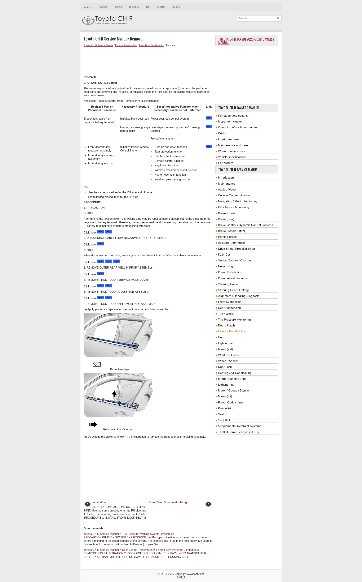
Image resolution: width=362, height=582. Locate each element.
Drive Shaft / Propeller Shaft (236, 248)
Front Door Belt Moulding (151, 45)
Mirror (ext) (225, 349)
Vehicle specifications (232, 157)
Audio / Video (227, 189)
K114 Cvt (224, 254)
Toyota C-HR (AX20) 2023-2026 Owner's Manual (246, 41)
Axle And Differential (231, 242)
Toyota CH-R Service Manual (98, 45)
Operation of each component (238, 127)
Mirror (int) (225, 396)
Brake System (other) (232, 230)
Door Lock (225, 366)
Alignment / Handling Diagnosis (238, 296)
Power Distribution (230, 272)
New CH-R (134, 7)
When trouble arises (231, 151)
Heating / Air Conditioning (235, 373)
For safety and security (233, 115)
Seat (221, 414)
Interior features (228, 139)
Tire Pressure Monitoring (234, 319)
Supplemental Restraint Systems (239, 426)
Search (176, 7)
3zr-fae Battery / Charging (235, 260)
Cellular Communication (234, 195)
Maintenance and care (233, 145)
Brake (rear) (226, 219)
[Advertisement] (148, 61)
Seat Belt (224, 420)
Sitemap (160, 7)
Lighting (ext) (226, 343)
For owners (225, 162)
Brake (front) (226, 213)
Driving (222, 133)
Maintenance (226, 183)
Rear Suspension (229, 307)
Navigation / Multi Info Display (237, 201)
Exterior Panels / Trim (126, 45)
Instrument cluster (230, 121)
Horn (221, 337)
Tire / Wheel (226, 313)
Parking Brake (227, 236)
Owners (104, 7)
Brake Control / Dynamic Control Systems (245, 225)
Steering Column (229, 284)
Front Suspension (230, 301)
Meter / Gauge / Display (234, 390)
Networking (225, 266)
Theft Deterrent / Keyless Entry (238, 432)
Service (119, 7)
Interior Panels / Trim (232, 378)
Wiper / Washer (228, 361)
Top (148, 7)
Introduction (226, 177)
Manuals (88, 7)
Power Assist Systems (232, 278)
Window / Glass (228, 355)
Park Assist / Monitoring (233, 207)
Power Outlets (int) (230, 402)
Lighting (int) (226, 384)
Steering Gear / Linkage (234, 290)
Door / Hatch (226, 325)
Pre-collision (226, 408)
